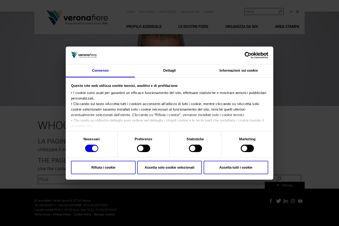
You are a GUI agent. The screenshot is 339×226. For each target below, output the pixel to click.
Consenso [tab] (100, 70)
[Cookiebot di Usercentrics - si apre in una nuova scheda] (248, 55)
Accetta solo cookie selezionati (169, 167)
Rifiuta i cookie (103, 167)
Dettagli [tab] (169, 70)
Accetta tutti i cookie (235, 167)
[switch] (143, 148)
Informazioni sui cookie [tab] (239, 70)
